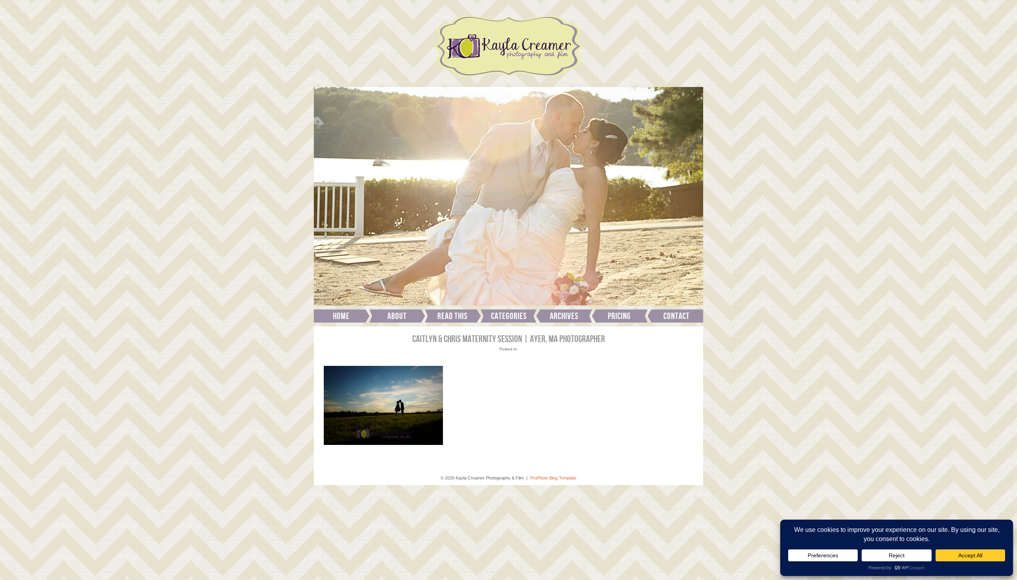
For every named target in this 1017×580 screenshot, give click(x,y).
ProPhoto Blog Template (553, 478)
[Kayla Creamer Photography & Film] (508, 79)
